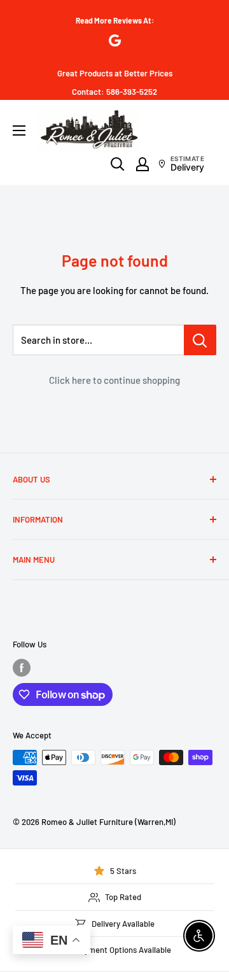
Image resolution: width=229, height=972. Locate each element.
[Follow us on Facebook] (22, 668)
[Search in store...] (200, 340)
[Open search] (118, 164)
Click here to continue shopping (114, 380)
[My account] (142, 164)
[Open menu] (19, 130)
